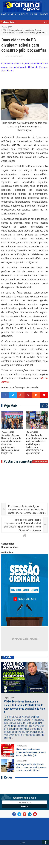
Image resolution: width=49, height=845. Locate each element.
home (3, 14)
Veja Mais (10, 406)
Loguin (22, 843)
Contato (44, 14)
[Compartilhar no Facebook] (5, 395)
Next (47, 405)
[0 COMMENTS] (12, 26)
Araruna (12, 14)
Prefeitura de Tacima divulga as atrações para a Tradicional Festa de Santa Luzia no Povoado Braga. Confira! (27, 509)
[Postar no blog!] (36, 395)
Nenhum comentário (14, 56)
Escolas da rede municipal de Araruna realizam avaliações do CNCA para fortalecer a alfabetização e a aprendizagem (36, 444)
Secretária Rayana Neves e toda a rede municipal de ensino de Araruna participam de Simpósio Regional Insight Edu (11, 444)
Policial (34, 14)
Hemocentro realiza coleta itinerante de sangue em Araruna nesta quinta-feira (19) (31, 752)
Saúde (7, 657)
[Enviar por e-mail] (44, 395)
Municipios (23, 14)
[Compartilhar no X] (13, 395)
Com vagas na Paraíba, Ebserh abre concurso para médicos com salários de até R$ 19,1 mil (31, 767)
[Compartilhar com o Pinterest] (28, 395)
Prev (42, 405)
